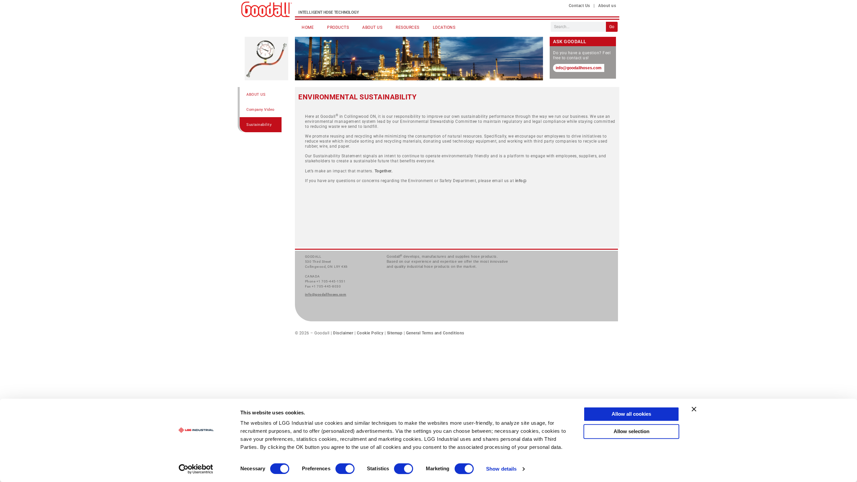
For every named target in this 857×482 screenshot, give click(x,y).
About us (607, 5)
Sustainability (258, 125)
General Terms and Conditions (434, 333)
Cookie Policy (370, 333)
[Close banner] (694, 409)
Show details (501, 469)
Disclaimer (344, 333)
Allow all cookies (631, 414)
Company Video (260, 109)
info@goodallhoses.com (579, 68)
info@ (521, 180)
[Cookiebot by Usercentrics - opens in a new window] (196, 469)
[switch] (345, 468)
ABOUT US (372, 27)
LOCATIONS (444, 27)
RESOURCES (407, 27)
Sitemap (395, 333)
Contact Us (579, 5)
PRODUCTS (338, 27)
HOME (308, 27)
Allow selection (631, 431)
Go (611, 26)
